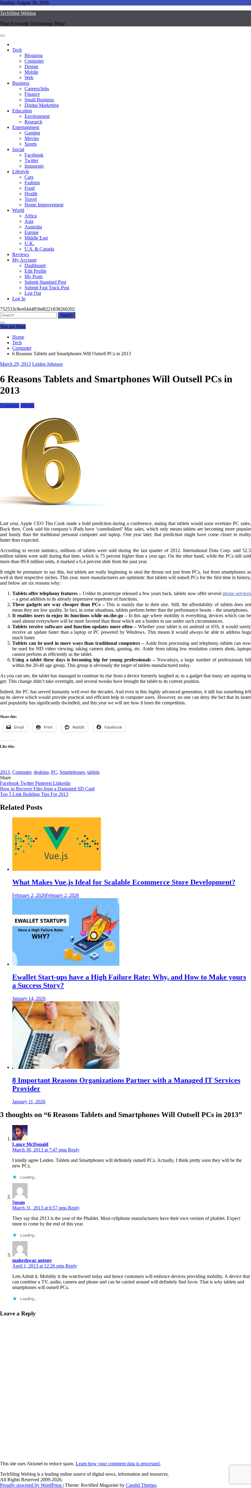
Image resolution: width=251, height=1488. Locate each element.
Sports (30, 143)
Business (20, 83)
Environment (37, 116)
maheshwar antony (32, 1260)
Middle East (36, 237)
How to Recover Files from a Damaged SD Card (47, 788)
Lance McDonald (30, 1144)
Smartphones (72, 772)
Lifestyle (20, 171)
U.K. (29, 243)
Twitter (31, 160)
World (18, 210)
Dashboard (35, 265)
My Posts (33, 276)
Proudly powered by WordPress (31, 1485)
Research (33, 121)
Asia (28, 221)
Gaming (32, 132)
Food (29, 188)
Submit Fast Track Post (46, 287)
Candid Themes (141, 1485)
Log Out (32, 293)
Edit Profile (35, 271)
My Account (24, 260)
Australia (33, 226)
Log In (18, 298)
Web (28, 77)
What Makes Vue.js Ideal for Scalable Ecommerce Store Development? (123, 882)
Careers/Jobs (36, 88)
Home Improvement (43, 204)
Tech (17, 50)
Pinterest (44, 783)
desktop (41, 772)
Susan (18, 1202)
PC (54, 772)
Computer (34, 61)
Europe (31, 232)
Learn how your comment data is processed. (118, 1463)
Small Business (39, 99)
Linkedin (61, 783)
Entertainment (25, 127)
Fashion (32, 182)
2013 (5, 772)
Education (22, 110)
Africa (30, 215)
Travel (30, 199)
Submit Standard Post (45, 282)
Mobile (31, 72)
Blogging (33, 55)
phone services (237, 593)
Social (18, 149)
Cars (28, 177)
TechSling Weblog (18, 13)
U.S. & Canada (39, 248)
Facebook (33, 155)
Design (31, 66)
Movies (31, 138)
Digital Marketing (41, 105)
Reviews (20, 254)
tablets (93, 772)
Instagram (33, 166)
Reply (74, 1149)
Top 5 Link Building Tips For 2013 (34, 794)
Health (30, 193)
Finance (32, 94)
